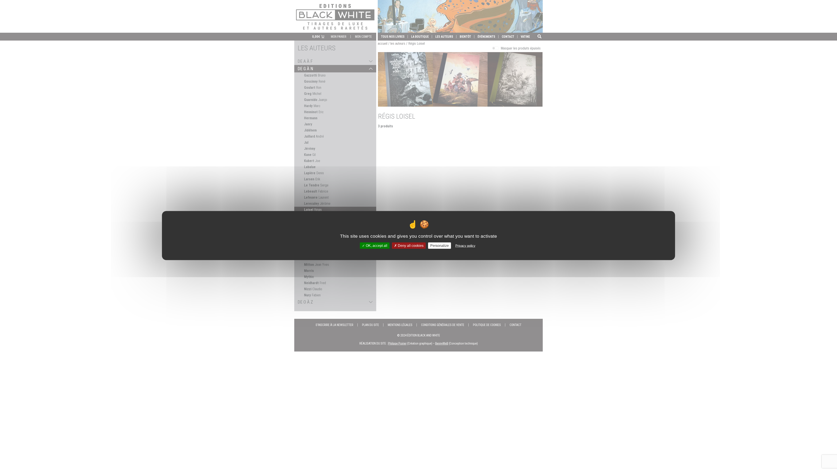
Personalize (439, 245)
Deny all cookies (410, 245)
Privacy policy (465, 245)
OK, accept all (376, 245)
